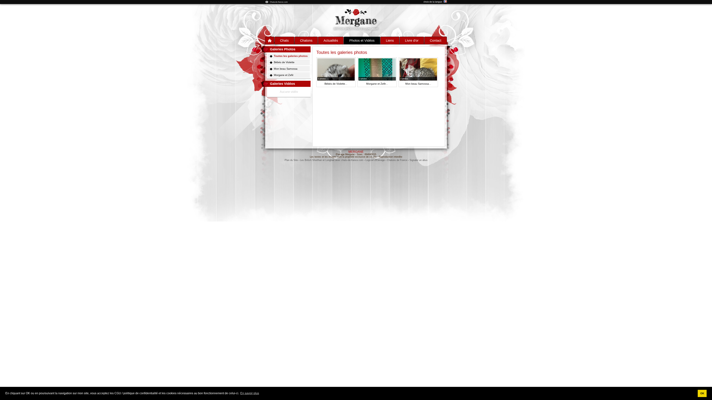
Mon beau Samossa (285, 68)
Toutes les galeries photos (291, 55)
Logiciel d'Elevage (375, 160)
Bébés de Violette (284, 62)
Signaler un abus (419, 160)
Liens (390, 40)
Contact (435, 40)
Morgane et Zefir (284, 75)
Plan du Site (291, 160)
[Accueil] (269, 40)
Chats (284, 40)
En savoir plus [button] (249, 393)
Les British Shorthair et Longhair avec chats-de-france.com (331, 160)
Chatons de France (397, 160)
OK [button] (702, 393)
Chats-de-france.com (279, 2)
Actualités (331, 40)
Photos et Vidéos (362, 40)
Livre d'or (411, 40)
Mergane (356, 20)
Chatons (306, 40)
